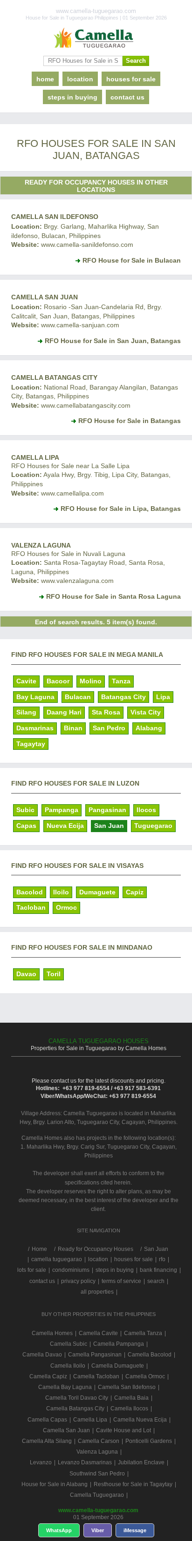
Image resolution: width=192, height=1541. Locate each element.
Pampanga (61, 809)
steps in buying (72, 97)
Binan (73, 728)
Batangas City (123, 697)
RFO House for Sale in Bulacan (131, 260)
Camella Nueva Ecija (140, 1419)
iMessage (134, 1530)
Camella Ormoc (145, 1376)
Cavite (26, 681)
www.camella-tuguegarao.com (98, 1510)
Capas (26, 825)
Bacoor (58, 681)
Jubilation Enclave (141, 1462)
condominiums (70, 1270)
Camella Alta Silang (47, 1441)
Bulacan (78, 697)
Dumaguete (97, 892)
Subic (25, 809)
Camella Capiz (48, 1376)
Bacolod (29, 892)
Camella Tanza (143, 1333)
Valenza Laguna (41, 545)
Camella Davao (42, 1354)
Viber (97, 1530)
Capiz (135, 892)
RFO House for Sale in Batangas (129, 420)
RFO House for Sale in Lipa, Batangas (121, 508)
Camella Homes (52, 1333)
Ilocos (146, 809)
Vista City (145, 712)
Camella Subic (68, 1344)
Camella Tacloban (96, 1376)
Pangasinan (107, 809)
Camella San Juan (44, 297)
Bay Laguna (35, 697)
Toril (54, 974)
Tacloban (31, 907)
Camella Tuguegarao (97, 1495)
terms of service (121, 1281)
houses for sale (131, 79)
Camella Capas (47, 1419)
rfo (162, 1259)
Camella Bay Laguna (65, 1387)
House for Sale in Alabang (54, 1484)
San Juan (109, 825)
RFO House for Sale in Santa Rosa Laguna (113, 596)
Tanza (121, 681)
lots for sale (31, 1270)
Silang (26, 712)
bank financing (158, 1270)
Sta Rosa (106, 712)
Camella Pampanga (118, 1344)
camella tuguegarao (56, 1259)
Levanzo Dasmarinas (85, 1462)
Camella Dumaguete (117, 1365)
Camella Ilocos (129, 1408)
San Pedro (109, 728)
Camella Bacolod (149, 1354)
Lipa (163, 697)
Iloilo (61, 892)
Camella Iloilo (67, 1365)
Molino (91, 681)
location (80, 79)
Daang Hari (64, 712)
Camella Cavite (98, 1333)
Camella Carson (98, 1441)
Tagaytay (30, 743)
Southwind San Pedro (97, 1473)
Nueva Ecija (65, 825)
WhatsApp (59, 1530)
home (45, 79)
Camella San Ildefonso (54, 216)
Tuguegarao (153, 825)
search (156, 1281)
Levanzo (41, 1462)
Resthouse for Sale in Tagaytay (133, 1484)
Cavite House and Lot (123, 1430)
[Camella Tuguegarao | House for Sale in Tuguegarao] (96, 38)
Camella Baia (131, 1398)
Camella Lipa (35, 457)
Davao (26, 974)
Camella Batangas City (54, 377)
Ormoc (66, 907)
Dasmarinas (35, 728)
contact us (127, 97)
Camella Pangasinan (95, 1354)
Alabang (149, 728)
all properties (97, 1292)
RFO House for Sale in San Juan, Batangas (113, 340)
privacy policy (78, 1281)
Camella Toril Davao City (76, 1398)
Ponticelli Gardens (148, 1441)
